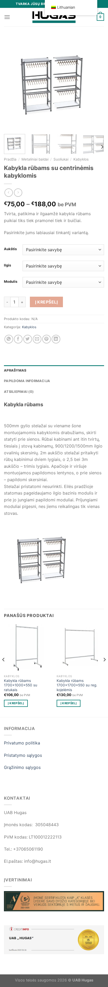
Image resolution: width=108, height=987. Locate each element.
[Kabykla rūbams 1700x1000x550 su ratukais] (27, 648)
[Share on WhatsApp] (8, 339)
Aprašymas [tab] (15, 370)
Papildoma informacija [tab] (27, 381)
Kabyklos (81, 159)
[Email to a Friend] (37, 339)
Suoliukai (60, 159)
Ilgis (7, 265)
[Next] (95, 83)
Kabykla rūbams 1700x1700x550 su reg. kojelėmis (77, 685)
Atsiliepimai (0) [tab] (19, 392)
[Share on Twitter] (27, 339)
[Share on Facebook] (18, 339)
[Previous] (12, 83)
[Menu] (7, 17)
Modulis (10, 282)
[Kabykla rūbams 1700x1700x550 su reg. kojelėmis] (80, 648)
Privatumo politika (22, 743)
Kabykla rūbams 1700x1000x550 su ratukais (20, 685)
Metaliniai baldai (34, 159)
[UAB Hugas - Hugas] (54, 17)
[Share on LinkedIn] (56, 339)
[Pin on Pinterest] (46, 339)
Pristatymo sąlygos (23, 755)
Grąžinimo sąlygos (22, 767)
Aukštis (10, 249)
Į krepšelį (46, 302)
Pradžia (10, 159)
